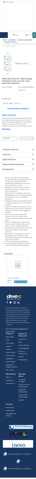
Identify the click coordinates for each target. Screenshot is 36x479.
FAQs (20, 342)
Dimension (6, 99)
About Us (9, 377)
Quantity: (6, 138)
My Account (10, 407)
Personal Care (10, 355)
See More (6, 129)
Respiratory (9, 359)
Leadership (9, 380)
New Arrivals (10, 370)
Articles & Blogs (24, 345)
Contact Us (22, 339)
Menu (4, 35)
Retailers (21, 400)
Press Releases (24, 348)
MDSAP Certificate (14, 454)
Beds (7, 340)
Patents (21, 356)
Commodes (10, 343)
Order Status (10, 410)
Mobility (8, 349)
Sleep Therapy (10, 362)
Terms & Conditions (18, 329)
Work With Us (10, 383)
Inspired (8, 346)
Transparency (23, 360)
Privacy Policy (10, 331)
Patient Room (10, 352)
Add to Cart (20, 282)
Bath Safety (10, 337)
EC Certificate (26, 454)
